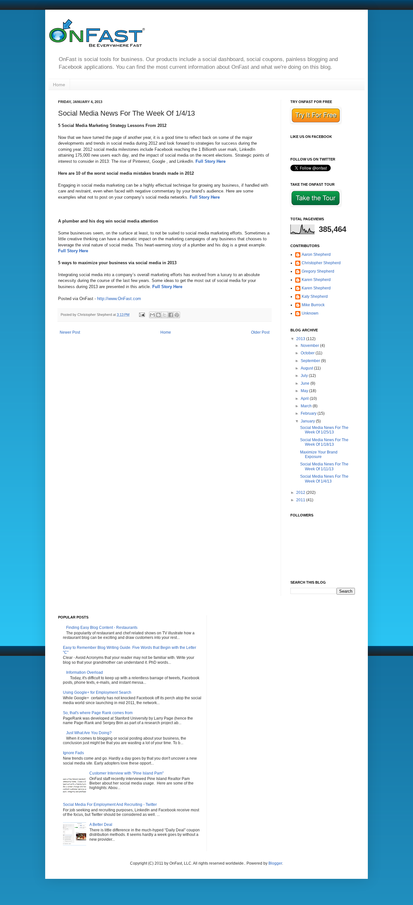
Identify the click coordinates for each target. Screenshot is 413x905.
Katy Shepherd (315, 296)
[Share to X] (164, 315)
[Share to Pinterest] (177, 315)
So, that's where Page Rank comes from (98, 713)
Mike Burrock (313, 305)
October (308, 353)
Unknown (310, 313)
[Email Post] (141, 315)
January (308, 421)
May (305, 391)
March (307, 406)
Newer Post (70, 332)
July (305, 375)
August (307, 368)
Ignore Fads (73, 753)
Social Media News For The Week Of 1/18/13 (324, 442)
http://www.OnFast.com (119, 298)
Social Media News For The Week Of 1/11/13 (324, 466)
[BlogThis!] (158, 315)
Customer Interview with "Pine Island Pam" (126, 773)
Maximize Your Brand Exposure (318, 454)
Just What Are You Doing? (89, 733)
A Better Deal (100, 824)
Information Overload (84, 672)
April (305, 398)
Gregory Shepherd (318, 271)
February (309, 413)
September (311, 361)
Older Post (260, 332)
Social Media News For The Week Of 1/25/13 (324, 429)
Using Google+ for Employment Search (97, 692)
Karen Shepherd (316, 279)
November (310, 345)
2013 (301, 339)
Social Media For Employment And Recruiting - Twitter (110, 804)
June (305, 383)
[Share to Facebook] (170, 315)
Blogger (275, 863)
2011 (301, 500)
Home (59, 84)
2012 (301, 492)
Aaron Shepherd (316, 254)
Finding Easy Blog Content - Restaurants (101, 627)
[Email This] (152, 315)
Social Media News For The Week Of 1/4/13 (324, 478)
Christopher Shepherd (321, 263)
